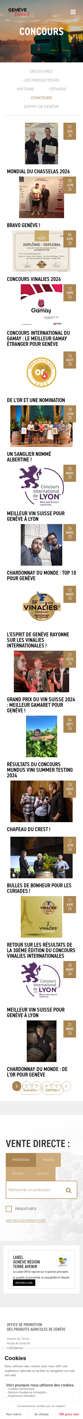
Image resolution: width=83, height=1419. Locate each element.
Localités (43, 1174)
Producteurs (20, 1160)
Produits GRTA (25, 1209)
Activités (18, 1174)
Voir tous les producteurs (25, 1220)
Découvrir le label (24, 1282)
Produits (48, 1160)
